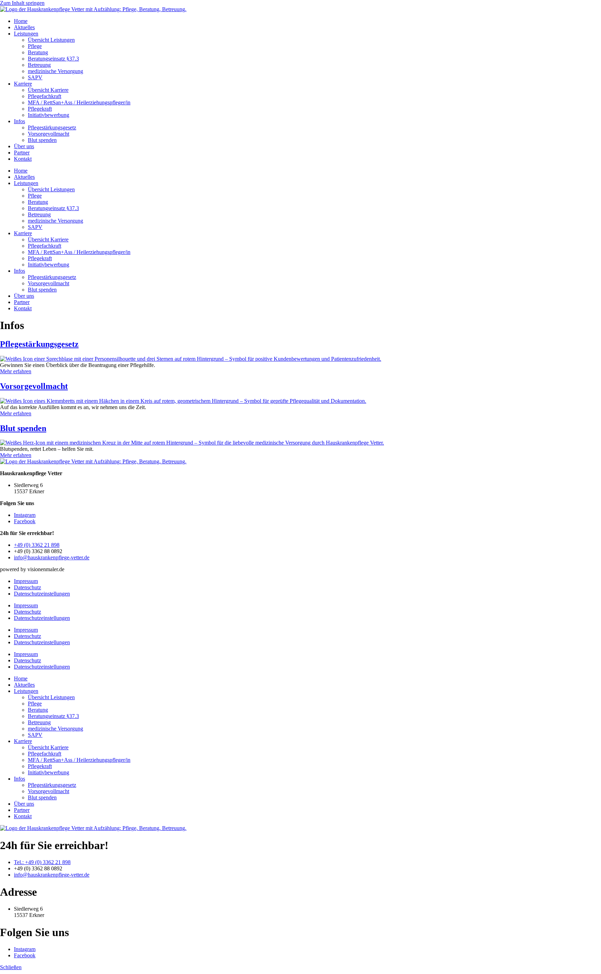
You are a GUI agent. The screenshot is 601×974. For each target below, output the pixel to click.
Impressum (26, 581)
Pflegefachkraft (44, 96)
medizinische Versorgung (55, 71)
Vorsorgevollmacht (48, 134)
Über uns (24, 146)
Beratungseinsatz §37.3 (53, 59)
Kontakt (23, 159)
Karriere (23, 84)
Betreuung (39, 65)
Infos (19, 121)
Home (20, 21)
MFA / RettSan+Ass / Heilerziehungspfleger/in (79, 102)
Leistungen (26, 34)
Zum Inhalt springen (22, 3)
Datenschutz (27, 587)
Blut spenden (42, 140)
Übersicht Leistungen (51, 40)
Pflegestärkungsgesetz (52, 127)
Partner (22, 152)
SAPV (35, 77)
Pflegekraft (40, 109)
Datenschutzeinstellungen (42, 594)
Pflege (35, 46)
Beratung (38, 52)
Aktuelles (24, 27)
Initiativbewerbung (48, 115)
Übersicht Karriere (48, 90)
